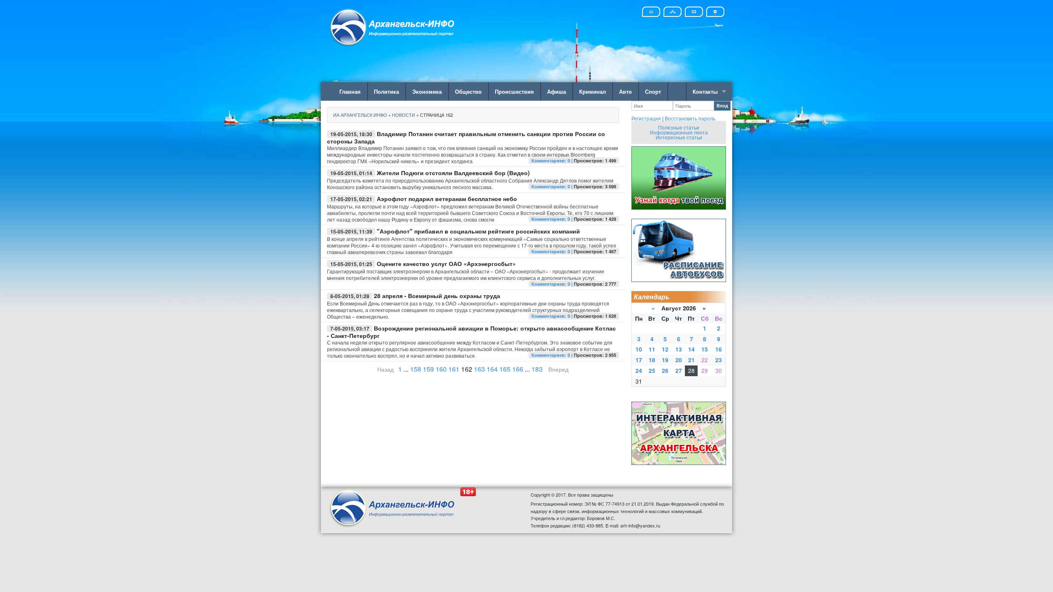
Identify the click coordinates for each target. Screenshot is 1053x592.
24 (639, 370)
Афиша (556, 91)
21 (691, 360)
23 (718, 360)
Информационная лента (679, 132)
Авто (625, 91)
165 (504, 369)
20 (678, 360)
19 (665, 360)
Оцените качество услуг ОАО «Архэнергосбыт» (446, 263)
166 (517, 369)
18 (652, 360)
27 (678, 370)
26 (665, 370)
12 (665, 349)
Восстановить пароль (690, 118)
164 (492, 369)
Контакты (705, 91)
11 (652, 349)
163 (479, 369)
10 (639, 349)
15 (704, 349)
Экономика (427, 91)
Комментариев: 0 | (552, 160)
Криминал (592, 91)
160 (441, 369)
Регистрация (646, 118)
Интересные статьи (679, 137)
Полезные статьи (678, 127)
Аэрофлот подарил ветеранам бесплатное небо (447, 198)
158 (415, 369)
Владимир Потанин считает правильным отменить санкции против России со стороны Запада (466, 137)
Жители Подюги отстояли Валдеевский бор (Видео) (453, 173)
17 (639, 360)
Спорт (653, 91)
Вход (722, 105)
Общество (468, 91)
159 (428, 369)
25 (652, 370)
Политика (386, 91)
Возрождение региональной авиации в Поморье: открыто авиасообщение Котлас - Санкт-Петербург (471, 332)
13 (678, 349)
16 (718, 349)
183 (537, 369)
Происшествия (514, 91)
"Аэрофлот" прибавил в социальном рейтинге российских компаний (478, 231)
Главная (350, 91)
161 (453, 369)
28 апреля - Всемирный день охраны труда (437, 295)
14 (691, 349)
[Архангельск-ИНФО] (393, 26)
